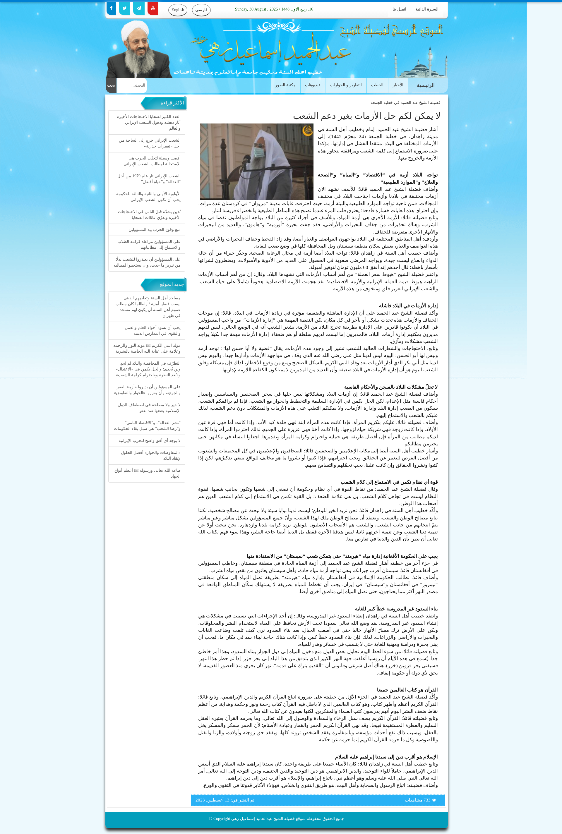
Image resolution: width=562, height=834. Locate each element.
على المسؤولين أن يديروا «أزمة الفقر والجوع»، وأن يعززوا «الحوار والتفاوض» (147, 390)
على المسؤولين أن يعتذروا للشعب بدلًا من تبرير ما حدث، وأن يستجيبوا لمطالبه (147, 262)
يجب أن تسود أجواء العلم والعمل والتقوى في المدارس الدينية (153, 330)
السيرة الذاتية (427, 9)
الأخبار (398, 85)
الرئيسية (426, 85)
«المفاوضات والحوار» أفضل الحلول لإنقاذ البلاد (151, 455)
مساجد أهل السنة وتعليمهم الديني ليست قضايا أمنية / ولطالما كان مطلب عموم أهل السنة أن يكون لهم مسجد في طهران (148, 307)
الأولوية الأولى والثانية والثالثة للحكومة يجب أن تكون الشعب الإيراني (148, 197)
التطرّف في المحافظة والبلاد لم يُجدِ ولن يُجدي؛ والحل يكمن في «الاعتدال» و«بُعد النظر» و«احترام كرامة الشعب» (148, 369)
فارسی (201, 10)
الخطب (377, 85)
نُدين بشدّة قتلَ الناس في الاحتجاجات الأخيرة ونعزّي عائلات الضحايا (149, 215)
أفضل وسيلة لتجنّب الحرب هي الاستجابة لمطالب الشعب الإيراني (152, 161)
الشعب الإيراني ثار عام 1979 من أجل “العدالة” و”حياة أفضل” (149, 179)
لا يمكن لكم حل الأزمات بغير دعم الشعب (367, 116)
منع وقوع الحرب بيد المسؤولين (154, 229)
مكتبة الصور (285, 85)
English (178, 10)
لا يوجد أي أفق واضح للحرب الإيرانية (150, 440)
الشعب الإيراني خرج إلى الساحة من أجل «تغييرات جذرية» (150, 143)
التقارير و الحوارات (346, 85)
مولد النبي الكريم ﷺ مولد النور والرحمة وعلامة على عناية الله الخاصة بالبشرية (147, 348)
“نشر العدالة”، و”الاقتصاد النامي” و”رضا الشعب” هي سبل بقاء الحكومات (147, 426)
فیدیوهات (313, 85)
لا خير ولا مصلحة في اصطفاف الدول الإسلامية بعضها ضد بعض (149, 408)
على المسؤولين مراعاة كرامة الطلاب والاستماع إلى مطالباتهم (149, 244)
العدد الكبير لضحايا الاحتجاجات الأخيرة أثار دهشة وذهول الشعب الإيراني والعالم (149, 122)
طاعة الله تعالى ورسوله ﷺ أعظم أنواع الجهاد (147, 473)
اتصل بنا (399, 9)
